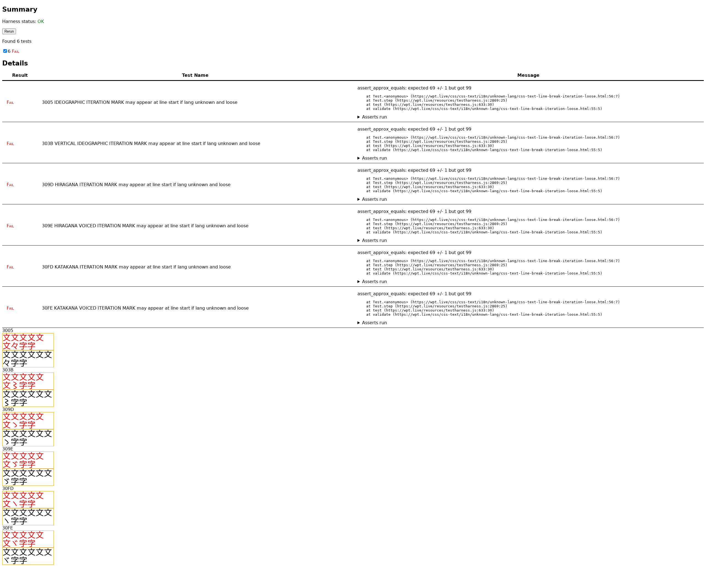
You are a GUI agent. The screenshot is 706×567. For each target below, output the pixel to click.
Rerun (9, 31)
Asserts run (374, 117)
